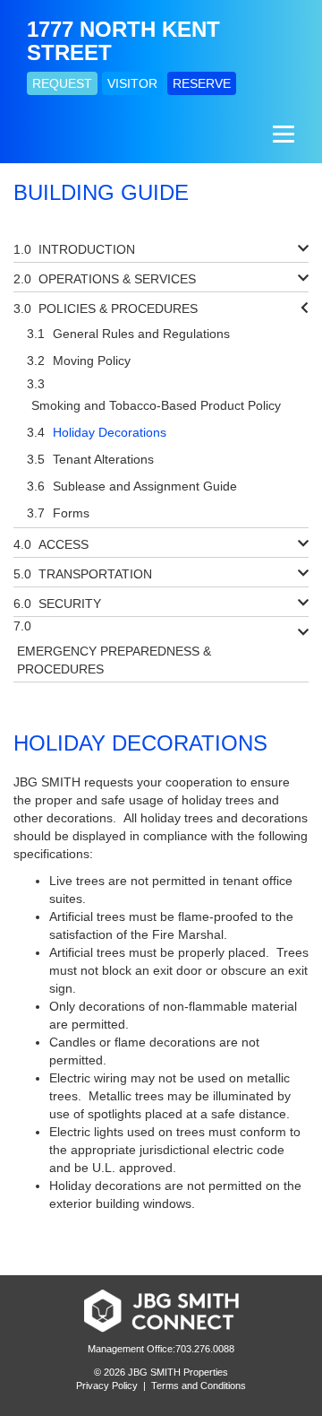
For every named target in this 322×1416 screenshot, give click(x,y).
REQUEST (62, 83)
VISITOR (132, 83)
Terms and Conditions (198, 1385)
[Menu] (281, 133)
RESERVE (202, 83)
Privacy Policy (107, 1385)
